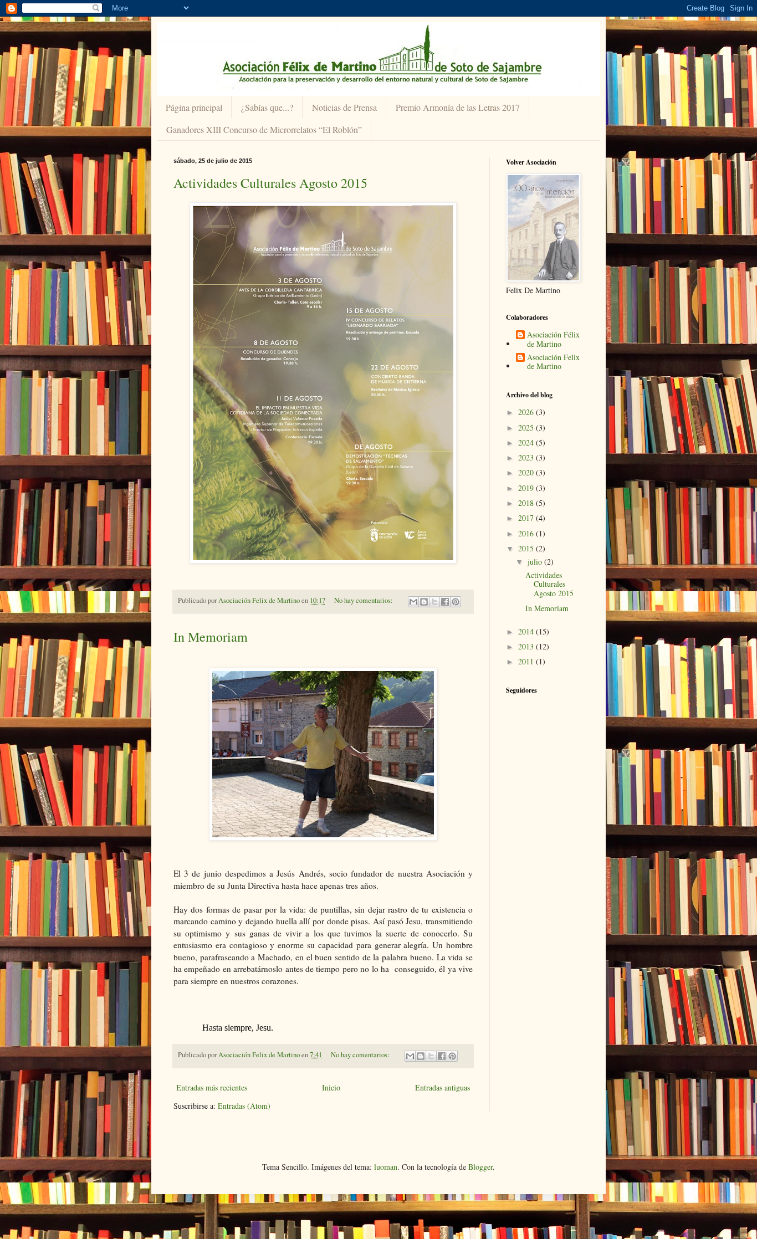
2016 (527, 533)
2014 (527, 631)
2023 (527, 457)
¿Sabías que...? (267, 107)
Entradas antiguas (442, 1087)
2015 (527, 548)
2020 (527, 472)
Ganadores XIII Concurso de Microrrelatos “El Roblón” (264, 129)
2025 (527, 427)
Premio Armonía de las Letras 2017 (458, 107)
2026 (527, 412)
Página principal (194, 107)
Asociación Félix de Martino (553, 339)
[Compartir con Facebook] (445, 601)
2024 (527, 442)
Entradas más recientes (211, 1087)
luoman (385, 1166)
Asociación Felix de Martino (553, 362)
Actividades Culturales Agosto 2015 (270, 183)
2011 (527, 661)
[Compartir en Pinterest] (455, 601)
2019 (527, 488)
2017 (527, 518)
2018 (527, 503)
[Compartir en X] (434, 601)
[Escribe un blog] (423, 601)
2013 (527, 646)
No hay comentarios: (364, 600)
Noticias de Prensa (344, 107)
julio (536, 561)
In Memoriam (210, 637)
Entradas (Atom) (244, 1105)
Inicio (331, 1087)
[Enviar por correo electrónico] (413, 601)
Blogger (480, 1166)
